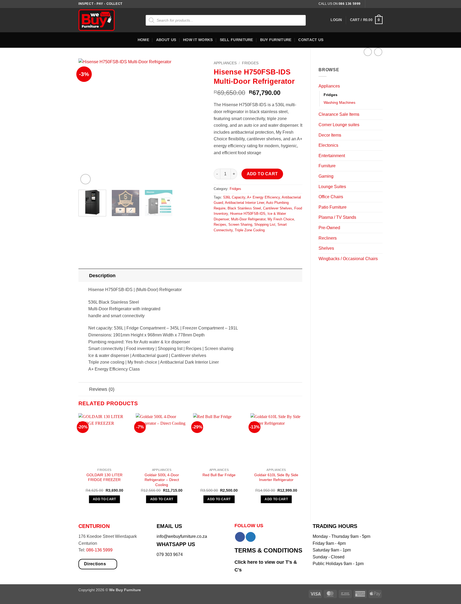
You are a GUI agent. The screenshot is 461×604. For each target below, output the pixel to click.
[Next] (196, 122)
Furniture (327, 166)
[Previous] (88, 122)
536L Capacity (234, 197)
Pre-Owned (329, 227)
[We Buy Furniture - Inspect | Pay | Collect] (100, 20)
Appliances (329, 86)
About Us (166, 40)
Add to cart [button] (104, 499)
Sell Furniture (236, 40)
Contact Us (310, 40)
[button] (336, 20)
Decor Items (330, 135)
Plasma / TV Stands (337, 217)
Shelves (326, 248)
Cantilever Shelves (277, 208)
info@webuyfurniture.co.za (182, 536)
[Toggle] (379, 86)
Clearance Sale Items (339, 114)
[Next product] (368, 52)
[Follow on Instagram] (374, 4)
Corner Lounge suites (339, 124)
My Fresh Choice (281, 219)
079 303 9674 (170, 554)
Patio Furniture (333, 207)
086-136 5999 (99, 550)
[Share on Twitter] (228, 242)
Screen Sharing (240, 224)
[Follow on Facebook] (369, 4)
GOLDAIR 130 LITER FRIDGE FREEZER (104, 477)
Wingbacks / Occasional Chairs (348, 258)
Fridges (330, 95)
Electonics (328, 145)
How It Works (198, 40)
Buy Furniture (276, 40)
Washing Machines (339, 102)
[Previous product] (378, 52)
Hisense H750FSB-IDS (247, 214)
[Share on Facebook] (218, 242)
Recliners (328, 238)
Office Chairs (331, 196)
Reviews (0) (101, 389)
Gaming (326, 176)
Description (102, 275)
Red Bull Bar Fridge (219, 475)
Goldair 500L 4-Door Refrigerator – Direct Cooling (162, 480)
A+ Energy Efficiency (263, 197)
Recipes (220, 224)
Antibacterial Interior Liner (244, 203)
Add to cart (262, 174)
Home (143, 40)
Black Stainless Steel (244, 208)
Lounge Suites (332, 186)
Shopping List (264, 224)
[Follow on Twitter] (379, 4)
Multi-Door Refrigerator (248, 219)
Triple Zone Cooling (250, 230)
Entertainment (332, 155)
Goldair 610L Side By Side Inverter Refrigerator (276, 477)
